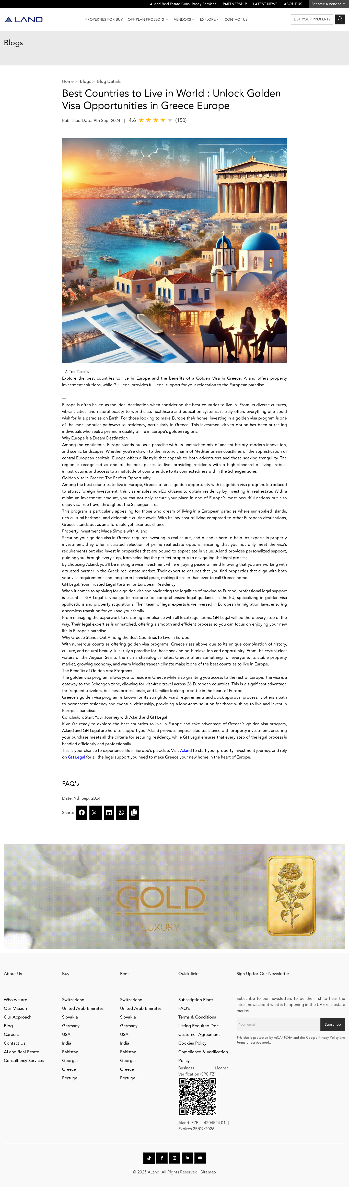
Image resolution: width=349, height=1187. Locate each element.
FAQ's (184, 1008)
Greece (69, 1069)
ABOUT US (293, 4)
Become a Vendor (326, 4)
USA (66, 1034)
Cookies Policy (192, 1043)
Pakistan (70, 1052)
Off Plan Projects (146, 19)
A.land (186, 751)
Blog (8, 1026)
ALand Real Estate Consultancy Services (183, 4)
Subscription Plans (195, 1000)
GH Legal (76, 757)
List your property (312, 19)
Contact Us (236, 19)
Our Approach (17, 1017)
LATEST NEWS (265, 4)
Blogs (85, 81)
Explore (208, 19)
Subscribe (333, 1024)
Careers (11, 1034)
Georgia (70, 1060)
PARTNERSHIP (235, 4)
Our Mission (15, 1008)
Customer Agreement (199, 1034)
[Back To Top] (334, 1172)
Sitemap (208, 1172)
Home (68, 81)
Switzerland (73, 1000)
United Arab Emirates (82, 1008)
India (66, 1043)
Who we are (15, 1000)
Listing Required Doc (198, 1026)
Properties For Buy (104, 19)
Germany (70, 1026)
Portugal (70, 1078)
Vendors (182, 19)
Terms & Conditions (197, 1017)
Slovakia (70, 1017)
